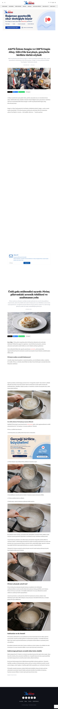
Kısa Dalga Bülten (37, 6)
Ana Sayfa (21, 701)
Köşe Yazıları (18, 6)
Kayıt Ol (27, 263)
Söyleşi (24, 6)
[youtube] (53, 2)
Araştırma (11, 6)
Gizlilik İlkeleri (36, 701)
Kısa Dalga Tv (45, 6)
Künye (26, 701)
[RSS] (35, 698)
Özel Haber (4, 6)
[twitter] (51, 2)
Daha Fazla (53, 6)
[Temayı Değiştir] (2, 2)
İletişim (29, 701)
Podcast (29, 6)
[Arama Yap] (4, 2)
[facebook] (49, 2)
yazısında (33, 349)
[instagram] (55, 2)
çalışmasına (30, 424)
